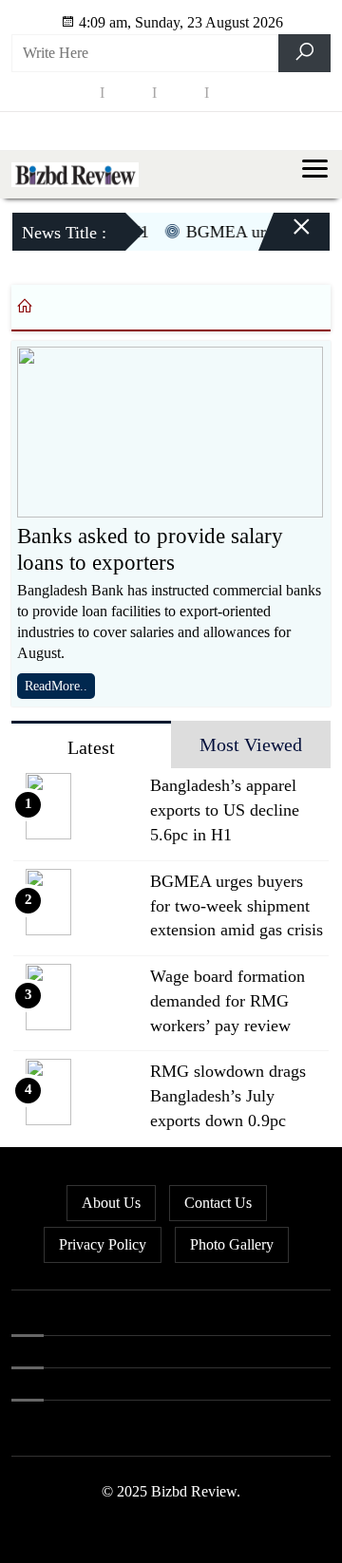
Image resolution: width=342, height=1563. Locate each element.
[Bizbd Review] (75, 173)
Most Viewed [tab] (251, 744)
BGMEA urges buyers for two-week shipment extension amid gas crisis (236, 906)
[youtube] (232, 92)
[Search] (304, 53)
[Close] (285, 234)
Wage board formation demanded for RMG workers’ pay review (227, 1001)
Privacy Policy (102, 1244)
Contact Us (218, 1203)
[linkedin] (180, 92)
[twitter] (128, 92)
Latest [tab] (91, 747)
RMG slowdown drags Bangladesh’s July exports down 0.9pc (228, 1096)
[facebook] (76, 92)
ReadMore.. (56, 686)
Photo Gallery (232, 1244)
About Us (111, 1203)
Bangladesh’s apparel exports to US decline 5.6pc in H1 (224, 810)
